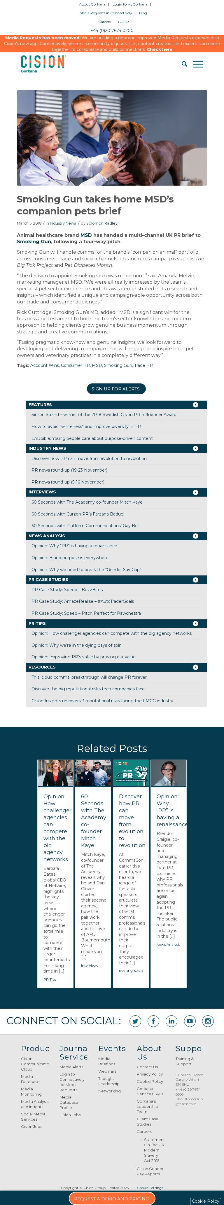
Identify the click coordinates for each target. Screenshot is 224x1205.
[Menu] (195, 64)
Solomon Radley (102, 223)
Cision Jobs (31, 1126)
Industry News (63, 223)
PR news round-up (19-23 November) (69, 470)
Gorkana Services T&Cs (150, 1091)
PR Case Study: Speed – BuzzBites (67, 589)
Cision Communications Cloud (35, 1063)
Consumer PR (75, 365)
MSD (86, 235)
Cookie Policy (150, 1081)
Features (40, 404)
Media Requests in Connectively (106, 13)
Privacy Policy (150, 1074)
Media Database (30, 1079)
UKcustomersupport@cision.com (193, 1101)
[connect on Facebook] (153, 1021)
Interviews (42, 492)
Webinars (107, 1071)
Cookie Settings (150, 1188)
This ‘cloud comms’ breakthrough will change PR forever (89, 677)
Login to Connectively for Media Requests (72, 1082)
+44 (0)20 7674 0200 (112, 30)
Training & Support (185, 1061)
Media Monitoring (31, 1091)
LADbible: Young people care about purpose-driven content (92, 438)
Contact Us (147, 1066)
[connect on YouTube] (190, 1021)
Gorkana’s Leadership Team (147, 1106)
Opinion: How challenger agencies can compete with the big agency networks (112, 633)
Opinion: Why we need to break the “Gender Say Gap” (86, 569)
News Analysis (47, 535)
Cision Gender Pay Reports (150, 1171)
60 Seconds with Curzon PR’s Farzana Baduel (78, 514)
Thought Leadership (109, 1081)
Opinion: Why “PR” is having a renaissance (74, 545)
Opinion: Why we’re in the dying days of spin (77, 645)
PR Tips (37, 623)
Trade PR (143, 365)
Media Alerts (71, 1066)
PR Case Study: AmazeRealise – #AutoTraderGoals (83, 601)
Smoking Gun (34, 241)
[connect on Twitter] (135, 1021)
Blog (143, 13)
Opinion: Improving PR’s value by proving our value (84, 657)
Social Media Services (33, 1117)
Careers (104, 21)
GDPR (123, 21)
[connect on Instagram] (208, 1021)
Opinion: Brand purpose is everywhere (70, 557)
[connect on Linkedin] (171, 1021)
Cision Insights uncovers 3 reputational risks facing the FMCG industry (102, 700)
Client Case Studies (147, 1121)
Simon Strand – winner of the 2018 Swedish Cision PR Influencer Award (104, 414)
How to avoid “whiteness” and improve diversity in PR (86, 426)
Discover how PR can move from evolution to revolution (89, 458)
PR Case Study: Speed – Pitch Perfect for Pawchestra (86, 613)
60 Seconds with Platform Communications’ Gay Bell (85, 525)
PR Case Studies (48, 579)
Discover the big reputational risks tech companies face (88, 689)
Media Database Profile (69, 1102)
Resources (42, 667)
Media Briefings (106, 1061)
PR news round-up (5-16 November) (68, 482)
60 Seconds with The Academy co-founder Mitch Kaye (87, 502)
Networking (109, 1091)
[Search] (181, 64)
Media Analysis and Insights (34, 1104)
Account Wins (44, 365)
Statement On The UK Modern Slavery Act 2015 (154, 1150)
